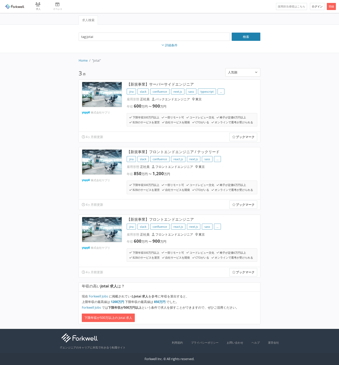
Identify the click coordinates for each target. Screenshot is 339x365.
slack (143, 91)
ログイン (317, 6)
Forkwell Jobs (98, 296)
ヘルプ (256, 342)
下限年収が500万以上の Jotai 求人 (108, 318)
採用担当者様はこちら (291, 6)
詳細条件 (171, 45)
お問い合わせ (235, 342)
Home (83, 60)
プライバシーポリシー (205, 342)
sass (191, 91)
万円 (118, 302)
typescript (207, 91)
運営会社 (273, 342)
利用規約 (177, 342)
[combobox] (154, 37)
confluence (160, 91)
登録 (331, 6)
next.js (177, 91)
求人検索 (88, 20)
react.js (178, 159)
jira (131, 91)
